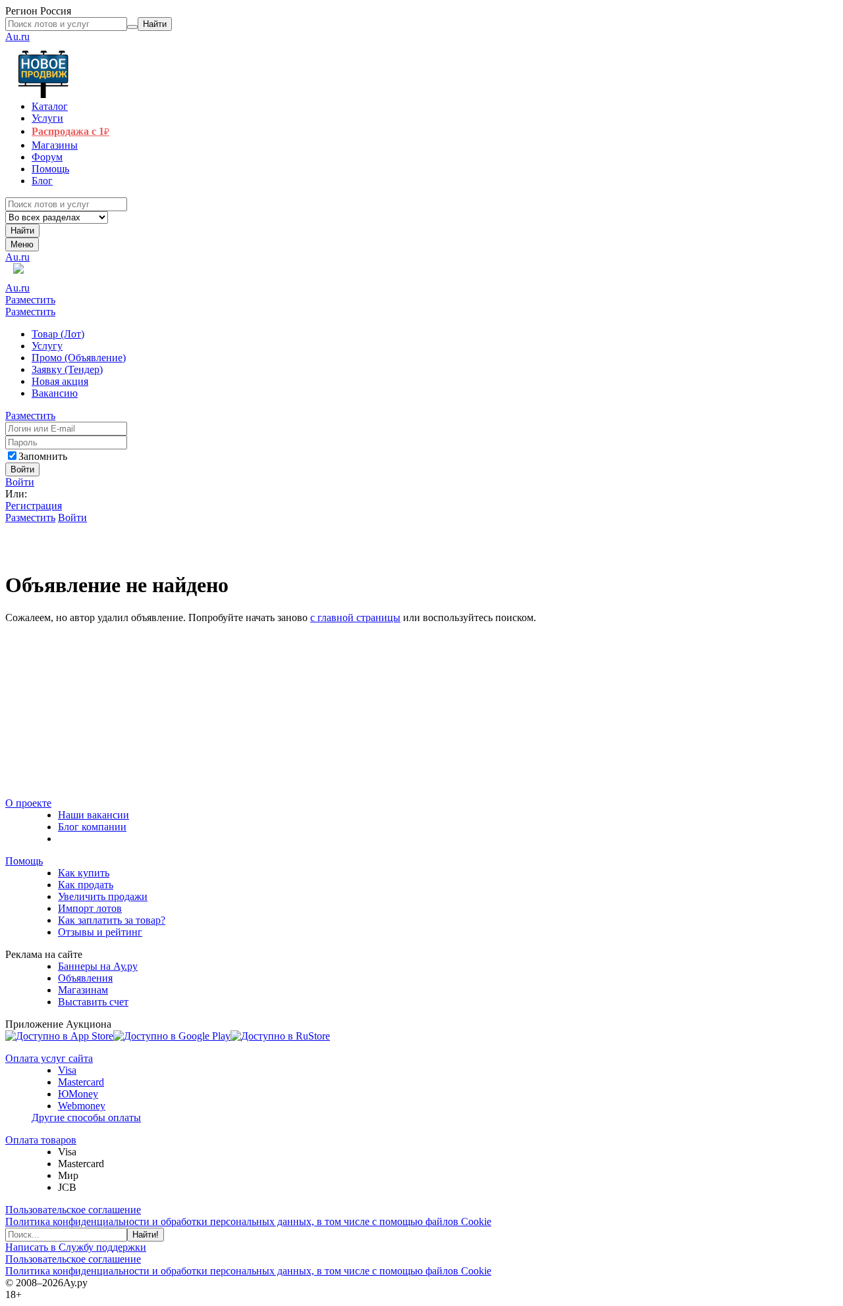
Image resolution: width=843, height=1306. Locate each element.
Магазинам (83, 989)
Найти (22, 231)
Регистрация (33, 505)
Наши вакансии (93, 814)
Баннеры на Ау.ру (98, 966)
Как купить (83, 872)
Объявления (85, 978)
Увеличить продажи (103, 896)
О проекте (28, 803)
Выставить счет (93, 1001)
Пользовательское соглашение (73, 1209)
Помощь (24, 860)
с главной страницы (355, 617)
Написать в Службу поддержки (75, 1247)
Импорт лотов (90, 908)
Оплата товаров (40, 1139)
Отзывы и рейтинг (100, 932)
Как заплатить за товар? (111, 920)
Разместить (30, 299)
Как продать (85, 884)
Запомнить (42, 456)
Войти (19, 482)
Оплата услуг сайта (49, 1058)
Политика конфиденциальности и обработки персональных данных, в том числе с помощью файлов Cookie (248, 1221)
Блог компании (92, 826)
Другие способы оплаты (86, 1117)
